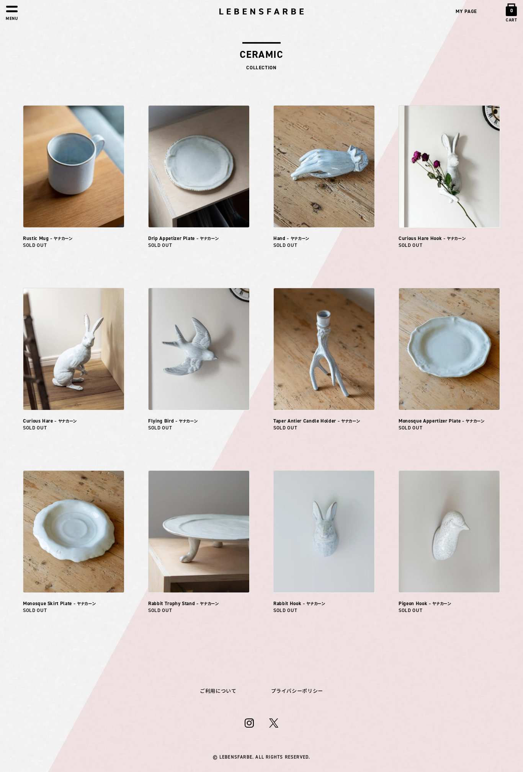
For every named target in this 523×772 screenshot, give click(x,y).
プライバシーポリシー (297, 691)
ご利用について (218, 691)
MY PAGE (466, 11)
